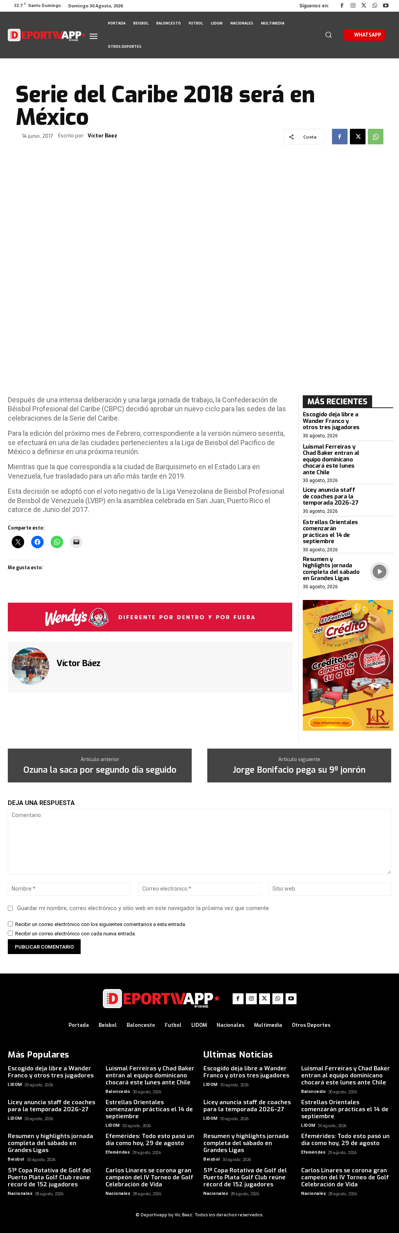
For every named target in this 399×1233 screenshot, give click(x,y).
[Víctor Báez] (31, 666)
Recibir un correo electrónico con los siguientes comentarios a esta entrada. (100, 924)
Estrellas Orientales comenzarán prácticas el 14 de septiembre (330, 531)
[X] (363, 5)
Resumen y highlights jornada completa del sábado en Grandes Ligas (331, 568)
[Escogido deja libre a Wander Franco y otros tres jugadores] (379, 425)
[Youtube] (385, 5)
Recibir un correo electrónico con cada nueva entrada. (75, 934)
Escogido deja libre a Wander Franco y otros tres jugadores (331, 420)
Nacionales (20, 1193)
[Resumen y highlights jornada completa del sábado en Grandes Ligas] (379, 571)
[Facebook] (342, 5)
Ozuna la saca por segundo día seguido (100, 770)
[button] (328, 34)
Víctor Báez (102, 136)
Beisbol (16, 1159)
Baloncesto (118, 1091)
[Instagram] (353, 5)
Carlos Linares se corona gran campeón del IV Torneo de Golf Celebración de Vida (149, 1177)
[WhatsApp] (374, 5)
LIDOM (15, 1084)
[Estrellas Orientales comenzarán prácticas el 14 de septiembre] (379, 534)
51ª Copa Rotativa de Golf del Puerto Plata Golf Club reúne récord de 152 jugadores (49, 1177)
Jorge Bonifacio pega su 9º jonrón (299, 770)
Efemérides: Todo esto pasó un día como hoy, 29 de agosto (150, 1139)
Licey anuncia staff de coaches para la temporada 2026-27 (330, 496)
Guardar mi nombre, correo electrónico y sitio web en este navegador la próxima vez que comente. (143, 908)
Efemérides (118, 1152)
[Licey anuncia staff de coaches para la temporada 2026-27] (379, 500)
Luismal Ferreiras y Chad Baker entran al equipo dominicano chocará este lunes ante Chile (331, 459)
